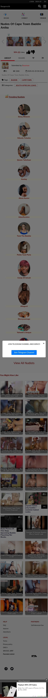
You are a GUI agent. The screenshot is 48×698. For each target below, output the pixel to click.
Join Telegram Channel (24, 352)
